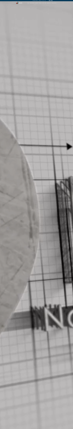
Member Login (40, 0)
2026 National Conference (35, 0)
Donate (43, 0)
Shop (45, 0)
